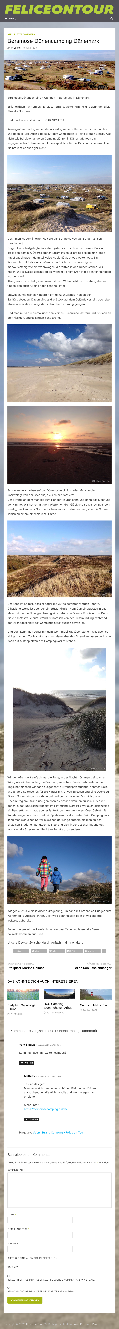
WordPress (80, 1324)
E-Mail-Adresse (18, 1229)
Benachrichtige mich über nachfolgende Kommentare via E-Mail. (51, 1279)
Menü (12, 18)
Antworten (27, 1063)
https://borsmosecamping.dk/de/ (45, 1109)
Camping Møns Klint (94, 1005)
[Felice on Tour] (59, 9)
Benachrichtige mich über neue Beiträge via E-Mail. (42, 1291)
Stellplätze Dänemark (21, 34)
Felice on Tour (34, 1324)
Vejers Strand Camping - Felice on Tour (58, 1132)
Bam (94, 1324)
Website (12, 1243)
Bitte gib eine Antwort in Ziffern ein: (32, 1258)
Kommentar (16, 1170)
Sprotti (17, 47)
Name (11, 1214)
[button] (21, 951)
